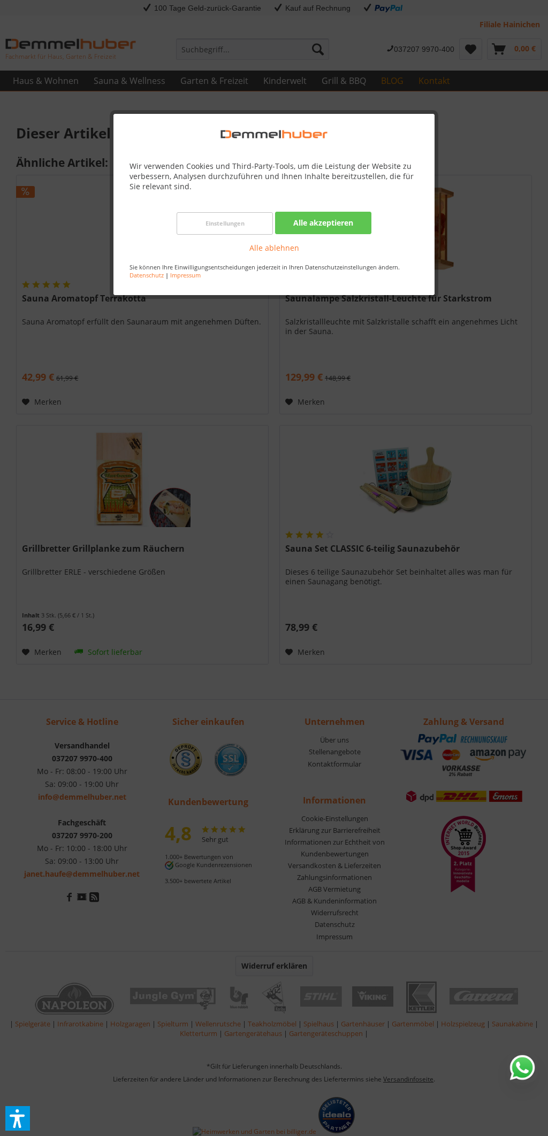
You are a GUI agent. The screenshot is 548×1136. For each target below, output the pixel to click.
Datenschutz (147, 275)
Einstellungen (225, 223)
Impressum (185, 275)
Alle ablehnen (274, 248)
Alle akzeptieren (323, 223)
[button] (17, 1118)
